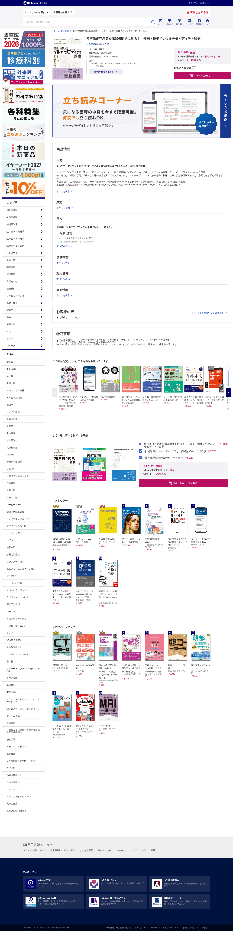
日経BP (10, 469)
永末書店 (10, 723)
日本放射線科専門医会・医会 (20, 761)
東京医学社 (12, 692)
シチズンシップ (14, 789)
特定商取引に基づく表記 (62, 850)
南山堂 (9, 404)
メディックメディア (16, 746)
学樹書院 (10, 685)
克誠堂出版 (12, 447)
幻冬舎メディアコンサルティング (23, 708)
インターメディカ (15, 533)
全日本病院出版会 (15, 511)
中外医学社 (12, 369)
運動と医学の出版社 (16, 810)
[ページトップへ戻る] (224, 925)
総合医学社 (12, 440)
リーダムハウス (14, 583)
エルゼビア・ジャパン (17, 590)
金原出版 (10, 383)
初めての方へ (104, 850)
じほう (9, 540)
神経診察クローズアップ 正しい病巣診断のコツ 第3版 (175, 451)
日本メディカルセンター (18, 476)
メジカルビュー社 (15, 390)
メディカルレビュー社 (17, 519)
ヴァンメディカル (15, 561)
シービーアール (14, 504)
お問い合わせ (188, 928)
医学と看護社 (13, 678)
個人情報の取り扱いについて (128, 928)
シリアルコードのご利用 (142, 850)
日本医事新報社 (14, 397)
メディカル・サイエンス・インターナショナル (23, 700)
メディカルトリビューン (18, 796)
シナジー (10, 633)
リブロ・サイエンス (16, 626)
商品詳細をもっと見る (104, 72)
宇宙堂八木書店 (14, 640)
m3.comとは (202, 928)
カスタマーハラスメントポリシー (158, 928)
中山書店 (10, 433)
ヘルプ (177, 928)
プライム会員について (34, 850)
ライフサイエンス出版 (17, 597)
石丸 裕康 (90, 44)
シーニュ (10, 611)
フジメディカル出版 (16, 526)
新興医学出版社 (14, 462)
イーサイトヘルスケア (17, 654)
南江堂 (9, 661)
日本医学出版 (13, 782)
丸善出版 (10, 490)
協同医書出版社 (14, 775)
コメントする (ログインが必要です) (208, 313)
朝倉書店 (10, 739)
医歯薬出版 (12, 419)
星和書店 (10, 753)
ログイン (192, 3)
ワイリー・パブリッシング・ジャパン (23, 669)
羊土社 (9, 376)
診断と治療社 (13, 554)
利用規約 (110, 928)
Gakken (10, 454)
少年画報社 (12, 576)
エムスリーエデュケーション (20, 568)
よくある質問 (86, 850)
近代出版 (10, 768)
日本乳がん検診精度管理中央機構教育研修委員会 (23, 731)
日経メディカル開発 (16, 618)
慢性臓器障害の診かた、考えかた (164, 458)
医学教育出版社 (14, 647)
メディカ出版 (13, 412)
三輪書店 (10, 483)
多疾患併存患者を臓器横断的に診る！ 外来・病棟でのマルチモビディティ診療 (179, 445)
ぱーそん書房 (13, 716)
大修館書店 (12, 803)
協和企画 (10, 547)
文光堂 (9, 362)
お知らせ (120, 850)
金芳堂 (9, 426)
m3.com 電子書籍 (60, 31)
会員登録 (204, 3)
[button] (228, 392)
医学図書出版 (13, 604)
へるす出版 (12, 497)
